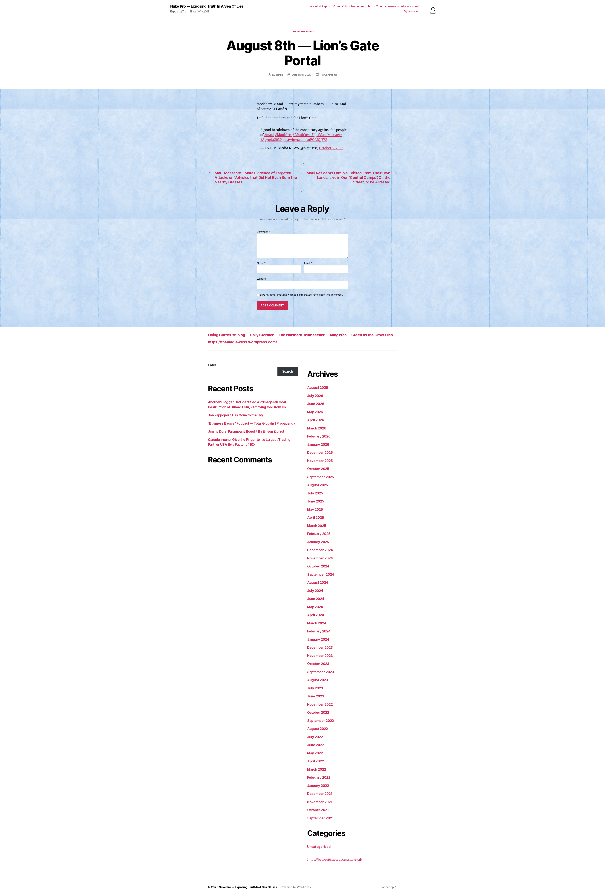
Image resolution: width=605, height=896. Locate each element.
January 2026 (318, 445)
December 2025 (320, 453)
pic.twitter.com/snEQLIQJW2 (304, 140)
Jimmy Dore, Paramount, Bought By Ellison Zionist (246, 431)
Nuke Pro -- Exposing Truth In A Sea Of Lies (207, 6)
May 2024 (315, 607)
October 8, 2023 (301, 74)
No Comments (328, 74)
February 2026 (319, 436)
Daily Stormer (262, 335)
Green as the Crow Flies (372, 335)
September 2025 (320, 477)
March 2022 (316, 769)
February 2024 (319, 631)
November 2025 (320, 461)
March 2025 (316, 526)
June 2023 (315, 696)
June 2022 (315, 745)
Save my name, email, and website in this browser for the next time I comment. (301, 294)
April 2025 (315, 518)
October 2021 (318, 810)
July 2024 (315, 591)
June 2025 (315, 501)
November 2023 (320, 656)
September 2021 (320, 818)
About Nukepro (320, 6)
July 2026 (315, 396)
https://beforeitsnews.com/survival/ (334, 860)
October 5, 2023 (331, 148)
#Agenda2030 (271, 140)
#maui (269, 135)
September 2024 (320, 574)
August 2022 (317, 729)
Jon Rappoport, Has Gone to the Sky (235, 415)
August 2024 (317, 583)
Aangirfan (338, 335)
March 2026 (316, 428)
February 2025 (318, 534)
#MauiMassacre (329, 135)
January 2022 (318, 786)
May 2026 (315, 412)
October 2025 (318, 469)
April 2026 (315, 420)
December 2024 (320, 550)
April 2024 (315, 615)
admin (279, 74)
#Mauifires (283, 135)
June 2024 (315, 599)
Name (261, 263)
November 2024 (320, 558)
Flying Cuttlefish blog (226, 335)
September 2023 (320, 672)
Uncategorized (302, 31)
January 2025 (318, 542)
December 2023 (320, 647)
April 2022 (315, 761)
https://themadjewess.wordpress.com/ (393, 6)
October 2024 (318, 566)
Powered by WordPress (296, 887)
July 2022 (315, 737)
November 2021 (319, 802)
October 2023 (318, 664)
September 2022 (320, 721)
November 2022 (320, 704)
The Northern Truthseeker (302, 335)
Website (261, 278)
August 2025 (317, 485)
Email (308, 263)
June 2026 (315, 404)
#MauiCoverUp (305, 135)
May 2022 (315, 753)
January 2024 (318, 639)
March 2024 (316, 623)
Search (212, 364)
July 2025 (315, 493)
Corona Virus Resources (348, 6)
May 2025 (315, 509)
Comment (263, 232)
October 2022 (318, 712)
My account (411, 11)
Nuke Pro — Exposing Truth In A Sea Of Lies (248, 887)
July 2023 (315, 688)
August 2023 (317, 680)
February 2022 (318, 777)
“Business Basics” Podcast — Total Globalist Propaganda (251, 423)
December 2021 (319, 794)
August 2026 (317, 388)
